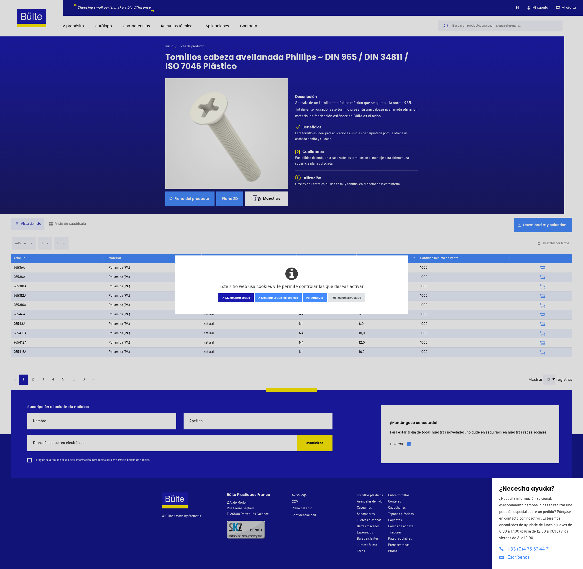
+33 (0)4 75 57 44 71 (528, 549)
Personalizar (314, 297)
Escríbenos (518, 557)
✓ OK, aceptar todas (236, 297)
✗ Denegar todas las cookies (278, 297)
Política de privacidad (346, 297)
